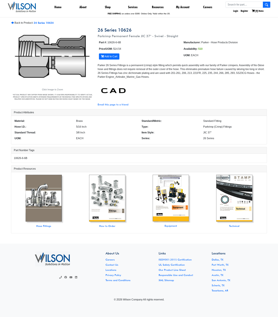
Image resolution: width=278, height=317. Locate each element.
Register (244, 10)
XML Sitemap (166, 280)
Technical (234, 226)
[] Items (259, 10)
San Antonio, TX (221, 280)
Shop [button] (108, 7)
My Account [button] (182, 7)
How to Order (107, 226)
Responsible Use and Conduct (176, 275)
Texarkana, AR (220, 290)
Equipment (171, 225)
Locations (111, 269)
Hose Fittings (43, 226)
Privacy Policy (113, 275)
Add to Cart (110, 56)
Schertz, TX (218, 285)
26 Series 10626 (44, 22)
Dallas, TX (217, 259)
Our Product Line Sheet (172, 269)
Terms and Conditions (118, 280)
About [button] (82, 7)
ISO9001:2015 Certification (175, 259)
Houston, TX (219, 269)
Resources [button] (158, 7)
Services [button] (133, 7)
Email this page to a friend (113, 104)
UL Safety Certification (172, 264)
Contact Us (112, 264)
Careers (207, 7)
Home (57, 7)
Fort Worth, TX (220, 264)
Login (235, 10)
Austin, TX (217, 275)
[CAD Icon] (112, 91)
